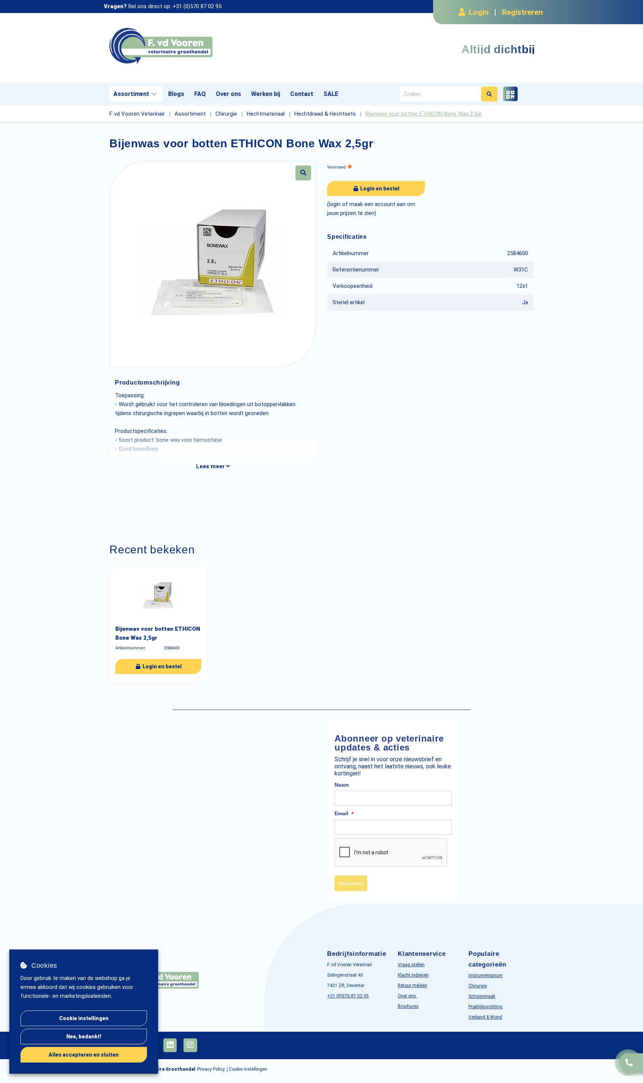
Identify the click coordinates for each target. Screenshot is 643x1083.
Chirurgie (477, 986)
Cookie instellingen (84, 1018)
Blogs (176, 93)
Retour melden (412, 985)
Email (344, 813)
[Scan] (510, 94)
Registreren (522, 12)
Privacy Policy (211, 1069)
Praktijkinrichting (485, 1006)
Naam (342, 785)
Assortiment (131, 93)
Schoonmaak (481, 996)
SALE (330, 93)
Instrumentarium (485, 975)
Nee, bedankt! (83, 1036)
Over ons (228, 93)
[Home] (212, 46)
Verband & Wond (485, 1017)
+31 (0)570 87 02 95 (197, 6)
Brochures (408, 1006)
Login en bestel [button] (379, 189)
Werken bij (265, 93)
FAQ (200, 93)
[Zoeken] (489, 94)
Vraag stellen (411, 964)
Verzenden (351, 883)
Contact (301, 93)
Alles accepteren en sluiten (84, 1055)
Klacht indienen (413, 975)
